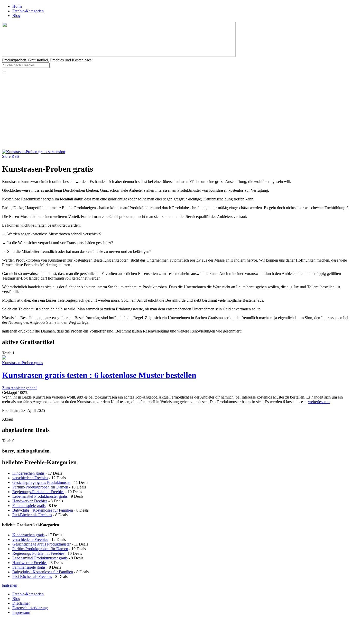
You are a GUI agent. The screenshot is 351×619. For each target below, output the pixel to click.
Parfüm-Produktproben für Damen (40, 487)
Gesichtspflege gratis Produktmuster (41, 482)
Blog (16, 15)
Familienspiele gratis (28, 505)
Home (17, 6)
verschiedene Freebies (30, 478)
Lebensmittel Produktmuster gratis (40, 496)
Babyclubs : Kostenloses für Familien (42, 510)
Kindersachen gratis (28, 473)
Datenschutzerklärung (30, 608)
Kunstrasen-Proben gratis (22, 363)
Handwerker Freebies (29, 501)
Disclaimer (21, 603)
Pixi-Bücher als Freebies (32, 515)
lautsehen (9, 585)
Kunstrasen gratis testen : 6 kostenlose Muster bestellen (99, 375)
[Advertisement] (175, 111)
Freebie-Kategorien (28, 11)
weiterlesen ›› (319, 402)
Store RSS (10, 156)
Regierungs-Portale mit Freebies (38, 491)
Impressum (21, 612)
